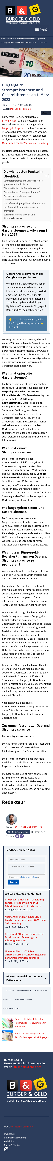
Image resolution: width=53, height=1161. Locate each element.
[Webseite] (22, 836)
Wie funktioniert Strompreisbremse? (22, 192)
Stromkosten (9, 120)
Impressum (9, 1133)
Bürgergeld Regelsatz (14, 128)
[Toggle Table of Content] (45, 176)
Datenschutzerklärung (29, 877)
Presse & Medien (12, 1145)
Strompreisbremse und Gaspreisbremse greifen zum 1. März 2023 (23, 182)
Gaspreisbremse (24, 990)
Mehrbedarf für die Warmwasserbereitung (25, 143)
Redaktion (9, 1141)
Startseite (5, 38)
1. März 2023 (8, 990)
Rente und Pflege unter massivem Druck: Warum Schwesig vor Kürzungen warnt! (24, 937)
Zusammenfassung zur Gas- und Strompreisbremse (19, 216)
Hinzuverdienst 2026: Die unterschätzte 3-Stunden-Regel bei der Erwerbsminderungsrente (25, 954)
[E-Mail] (17, 836)
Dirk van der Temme (20, 108)
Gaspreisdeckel (41, 990)
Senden (13, 882)
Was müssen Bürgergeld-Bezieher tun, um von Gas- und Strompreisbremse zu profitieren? (24, 207)
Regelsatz (7, 999)
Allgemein (45, 113)
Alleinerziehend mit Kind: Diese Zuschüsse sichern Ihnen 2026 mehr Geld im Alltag (25, 920)
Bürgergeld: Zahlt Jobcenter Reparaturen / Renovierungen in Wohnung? (30, 1023)
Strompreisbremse (23, 999)
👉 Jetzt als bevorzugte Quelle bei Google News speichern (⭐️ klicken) (26, 323)
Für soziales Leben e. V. (27, 1067)
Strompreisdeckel (11, 1008)
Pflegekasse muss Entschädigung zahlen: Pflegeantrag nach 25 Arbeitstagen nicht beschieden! (24, 903)
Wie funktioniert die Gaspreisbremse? (22, 188)
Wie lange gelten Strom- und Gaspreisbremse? (18, 198)
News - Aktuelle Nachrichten (22, 38)
